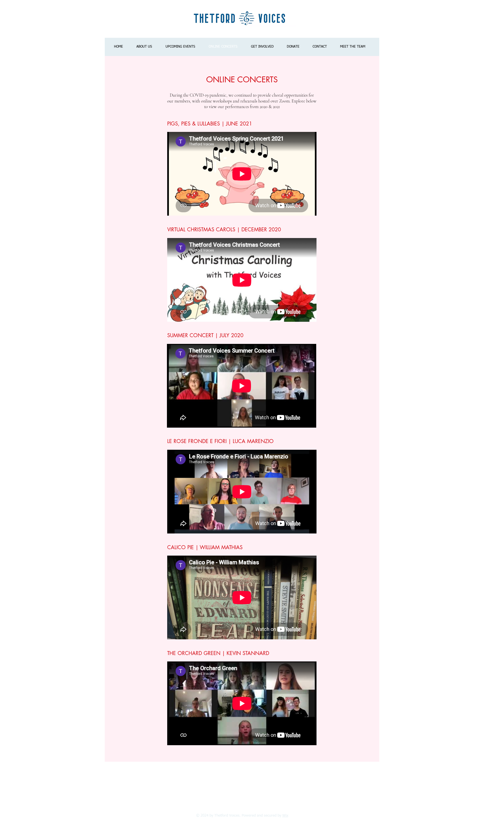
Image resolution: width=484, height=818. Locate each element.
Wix (285, 815)
